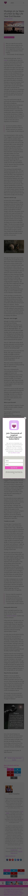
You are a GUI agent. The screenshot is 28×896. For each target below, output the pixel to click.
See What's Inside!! (15, 452)
